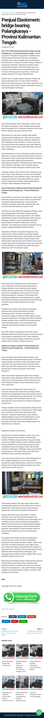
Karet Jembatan (10, 12)
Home (3, 12)
